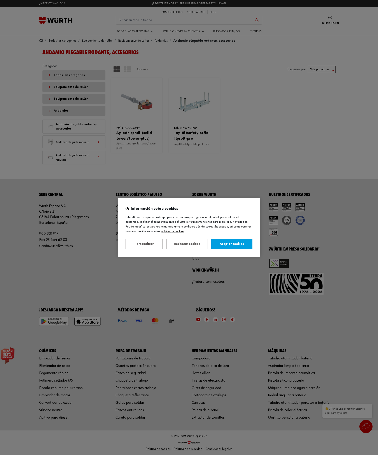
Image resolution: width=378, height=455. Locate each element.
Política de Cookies (172, 231)
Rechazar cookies (187, 243)
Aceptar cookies (232, 243)
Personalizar (144, 243)
